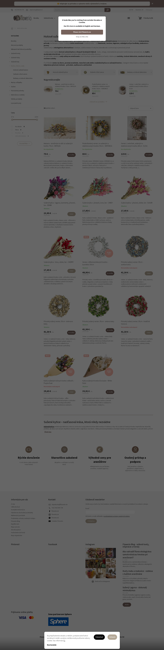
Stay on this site (82, 37)
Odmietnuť (99, 637)
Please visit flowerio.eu (82, 32)
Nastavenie (51, 645)
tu (64, 640)
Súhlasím (112, 637)
